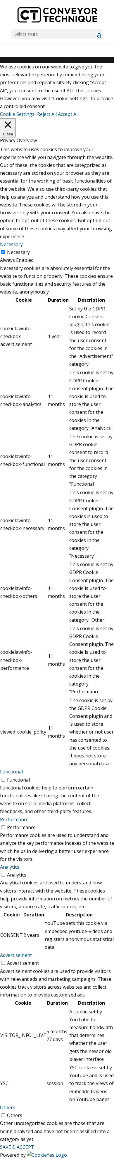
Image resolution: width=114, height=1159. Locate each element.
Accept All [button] (68, 114)
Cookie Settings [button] (17, 114)
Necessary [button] (11, 244)
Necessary (18, 252)
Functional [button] (11, 771)
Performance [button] (14, 819)
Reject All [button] (47, 114)
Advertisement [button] (16, 955)
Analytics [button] (9, 867)
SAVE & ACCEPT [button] (17, 1147)
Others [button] (7, 1107)
